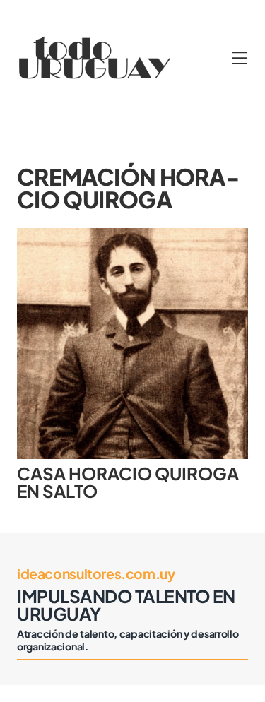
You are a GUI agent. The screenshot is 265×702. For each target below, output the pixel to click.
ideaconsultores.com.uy (96, 573)
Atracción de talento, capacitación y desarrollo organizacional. (128, 640)
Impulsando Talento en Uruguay (126, 604)
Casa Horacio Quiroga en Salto (128, 482)
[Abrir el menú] (239, 57)
